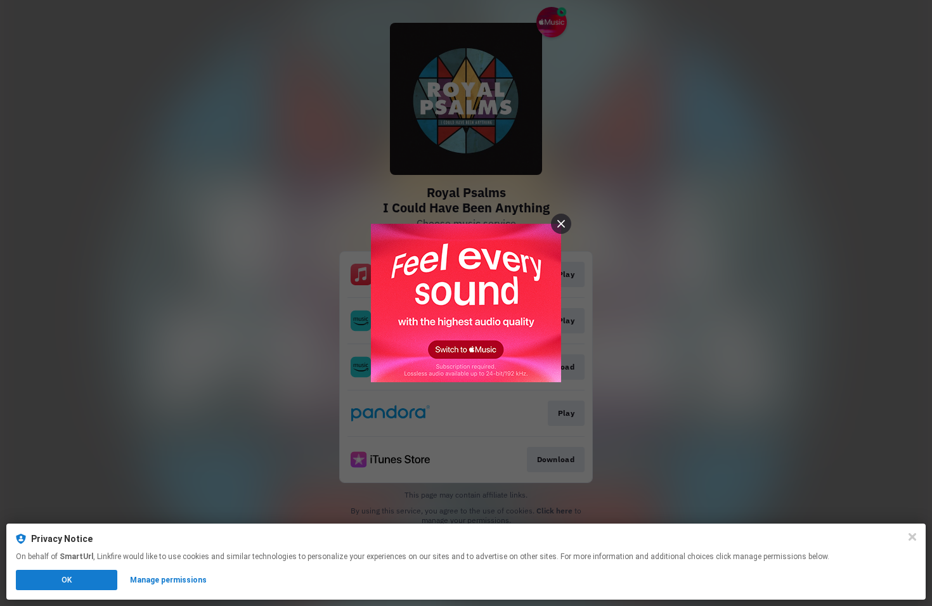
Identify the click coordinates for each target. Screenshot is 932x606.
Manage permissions (168, 580)
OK (66, 580)
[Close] (912, 537)
